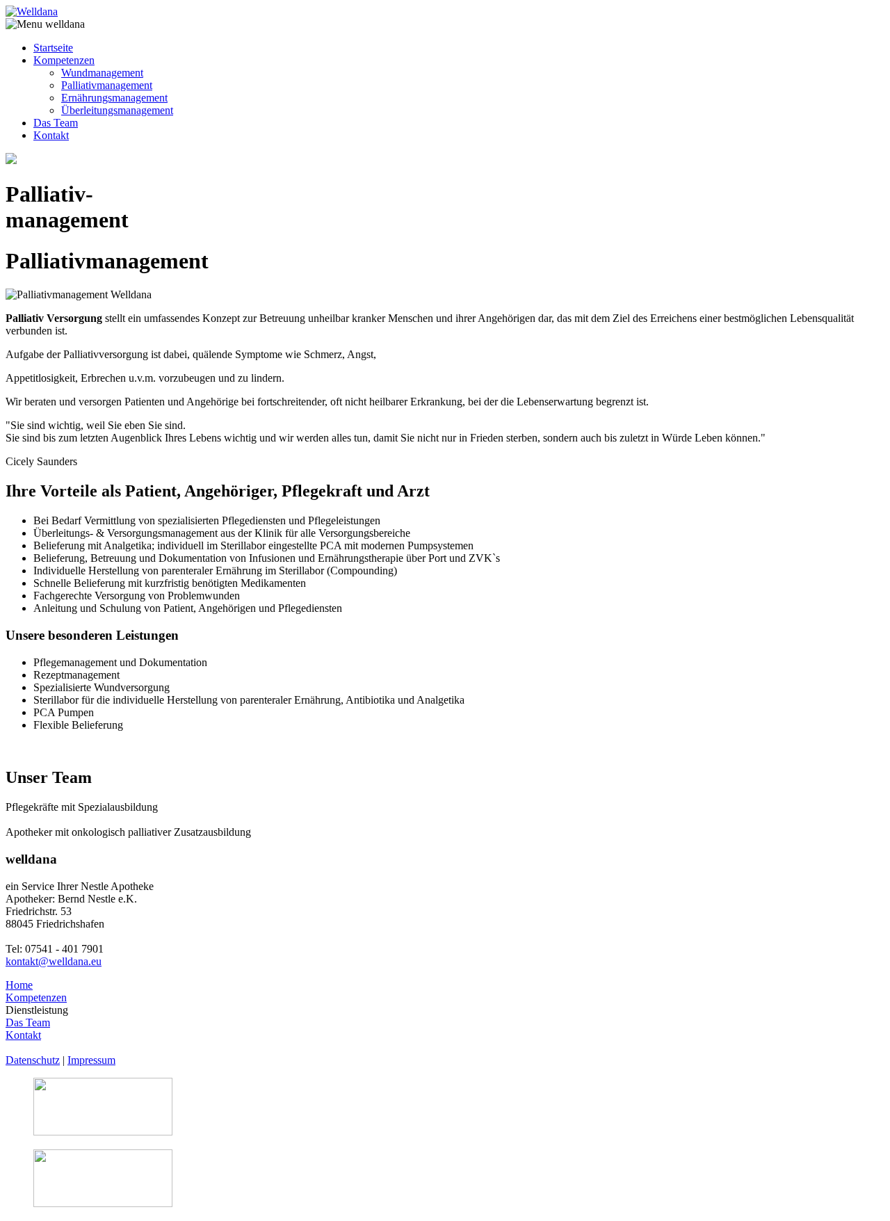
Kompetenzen (64, 60)
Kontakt (51, 135)
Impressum (91, 1060)
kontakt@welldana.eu (54, 961)
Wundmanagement (102, 73)
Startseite (53, 48)
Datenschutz (33, 1060)
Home (19, 985)
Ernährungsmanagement (114, 98)
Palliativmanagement (106, 85)
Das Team (55, 123)
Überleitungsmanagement (117, 110)
